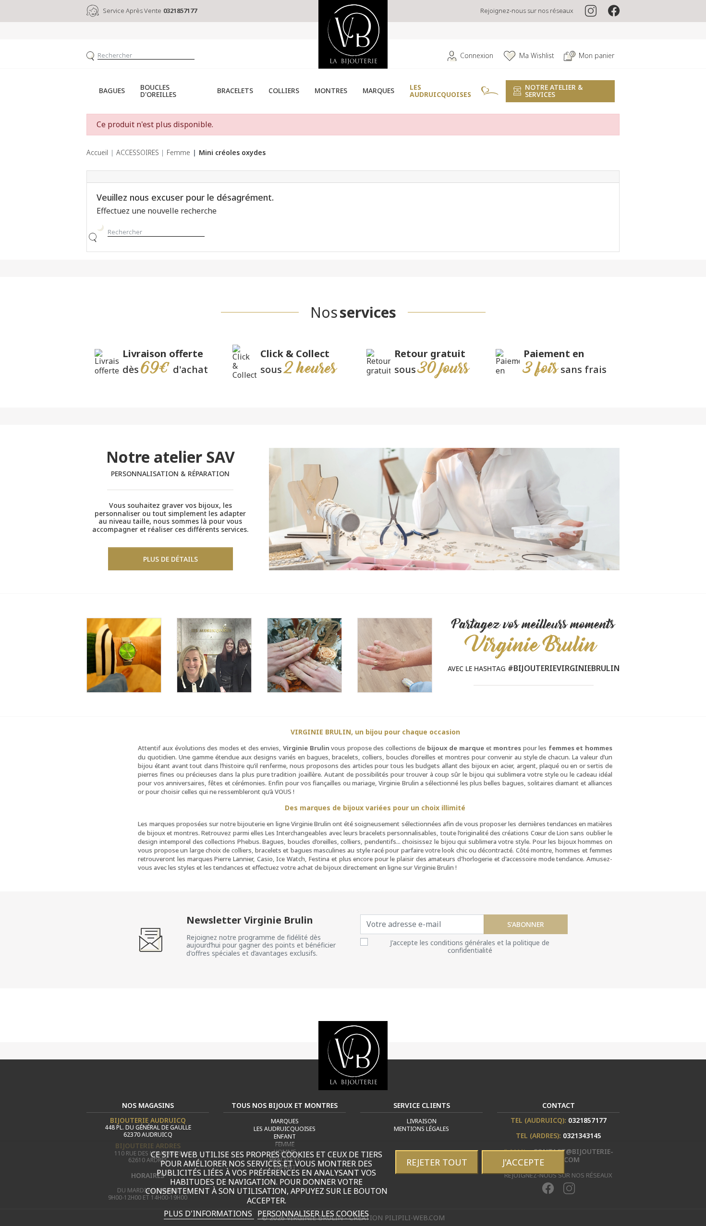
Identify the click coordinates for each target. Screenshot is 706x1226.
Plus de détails (170, 559)
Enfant (285, 1136)
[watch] (124, 654)
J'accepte (523, 1162)
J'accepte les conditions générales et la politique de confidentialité (469, 946)
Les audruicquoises (285, 1129)
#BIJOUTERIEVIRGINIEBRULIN (564, 668)
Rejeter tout (436, 1162)
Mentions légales (421, 1129)
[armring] (395, 654)
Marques (285, 1121)
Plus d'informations (209, 1213)
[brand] (214, 654)
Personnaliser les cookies (313, 1213)
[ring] (304, 654)
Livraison (422, 1121)
